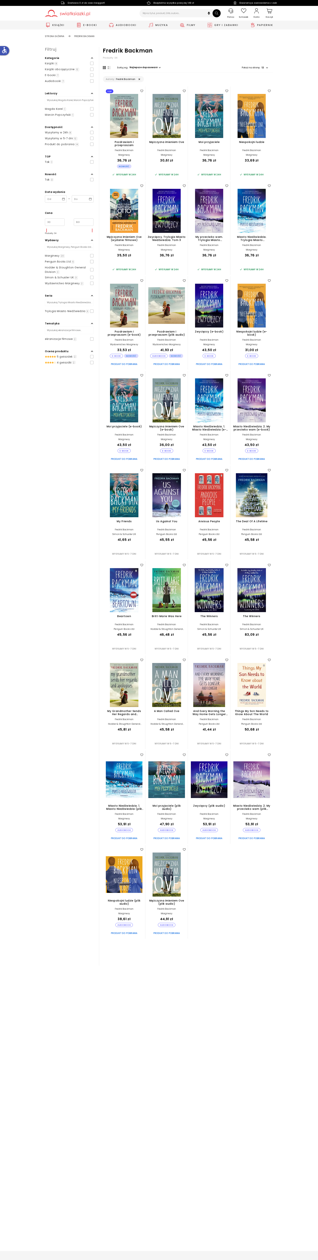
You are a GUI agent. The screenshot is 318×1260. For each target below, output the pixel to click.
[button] (209, 13)
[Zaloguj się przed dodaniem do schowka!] (142, 91)
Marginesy (124, 154)
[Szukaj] (217, 13)
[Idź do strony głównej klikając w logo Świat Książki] (67, 13)
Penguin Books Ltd (166, 534)
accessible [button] (4, 50)
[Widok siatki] (104, 67)
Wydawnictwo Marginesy (124, 344)
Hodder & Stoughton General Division (167, 630)
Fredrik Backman (124, 150)
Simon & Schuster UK (124, 534)
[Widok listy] (109, 67)
